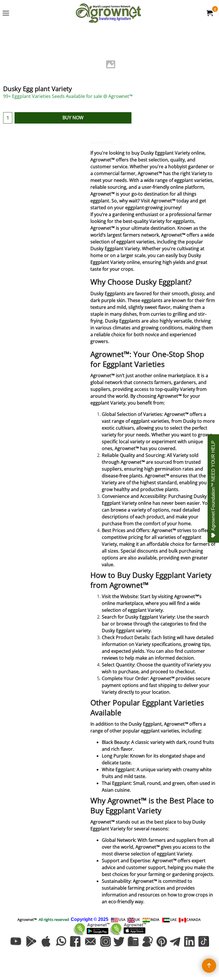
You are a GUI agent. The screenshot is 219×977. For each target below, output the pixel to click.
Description (102, 142)
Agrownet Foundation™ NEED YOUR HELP (213, 486)
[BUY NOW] (209, 13)
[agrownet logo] (108, 13)
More (124, 142)
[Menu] (6, 13)
